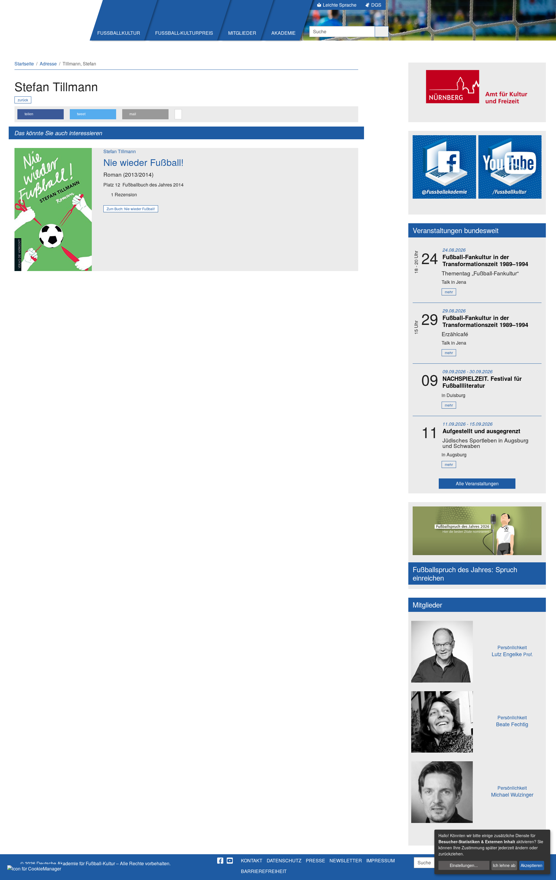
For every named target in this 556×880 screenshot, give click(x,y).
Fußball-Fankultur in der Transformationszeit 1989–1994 (485, 260)
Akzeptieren (531, 865)
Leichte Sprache (339, 4)
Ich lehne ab (504, 865)
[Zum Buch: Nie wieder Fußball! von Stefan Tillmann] (53, 208)
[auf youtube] (230, 860)
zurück (23, 99)
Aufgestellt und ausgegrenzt (481, 431)
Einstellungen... (464, 865)
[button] (40, 114)
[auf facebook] (220, 860)
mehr (449, 291)
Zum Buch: (131, 208)
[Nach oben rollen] (546, 870)
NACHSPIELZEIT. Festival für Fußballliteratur (482, 381)
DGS (376, 4)
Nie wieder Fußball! (143, 162)
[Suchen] (382, 31)
